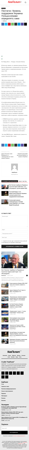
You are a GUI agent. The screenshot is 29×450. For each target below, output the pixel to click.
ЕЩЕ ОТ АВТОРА (23, 181)
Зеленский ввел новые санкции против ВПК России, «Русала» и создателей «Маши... (17, 319)
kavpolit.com (20, 443)
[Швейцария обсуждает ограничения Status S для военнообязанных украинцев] (4, 341)
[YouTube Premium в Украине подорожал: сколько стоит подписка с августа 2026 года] (4, 305)
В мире (2, 420)
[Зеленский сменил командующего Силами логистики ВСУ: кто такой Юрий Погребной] (4, 201)
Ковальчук (3, 275)
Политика (8, 6)
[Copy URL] (25, 24)
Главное (3, 415)
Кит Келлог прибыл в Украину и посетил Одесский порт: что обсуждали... (12, 271)
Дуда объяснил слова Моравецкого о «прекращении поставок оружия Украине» (7, 156)
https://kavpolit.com (14, 174)
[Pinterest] (9, 24)
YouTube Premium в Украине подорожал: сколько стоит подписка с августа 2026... (16, 305)
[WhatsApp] (12, 24)
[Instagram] (6, 373)
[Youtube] (6, 377)
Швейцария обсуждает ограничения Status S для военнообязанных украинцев (18, 341)
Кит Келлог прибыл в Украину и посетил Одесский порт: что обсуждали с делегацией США (18, 186)
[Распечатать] (15, 24)
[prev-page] (2, 208)
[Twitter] (6, 24)
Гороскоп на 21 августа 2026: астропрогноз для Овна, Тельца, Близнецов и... (17, 327)
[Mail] (10, 373)
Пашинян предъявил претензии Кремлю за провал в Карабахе (22, 155)
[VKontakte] (3, 377)
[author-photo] (14, 170)
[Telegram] (19, 24)
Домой (2, 6)
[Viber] (22, 24)
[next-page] (4, 208)
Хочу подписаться (14, 432)
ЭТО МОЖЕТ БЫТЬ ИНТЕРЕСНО (9, 181)
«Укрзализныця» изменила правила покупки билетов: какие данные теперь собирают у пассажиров (18, 298)
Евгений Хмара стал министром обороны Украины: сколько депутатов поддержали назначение (18, 334)
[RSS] (14, 373)
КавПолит (5, 20)
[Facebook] (2, 24)
